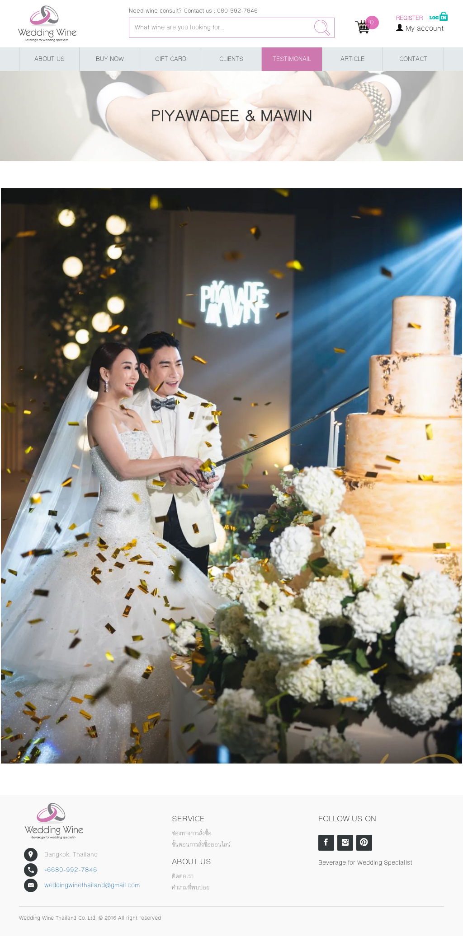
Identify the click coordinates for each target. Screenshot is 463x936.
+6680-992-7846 (70, 870)
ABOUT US (49, 59)
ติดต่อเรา (183, 876)
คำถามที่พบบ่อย (190, 887)
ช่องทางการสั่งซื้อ (192, 833)
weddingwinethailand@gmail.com (92, 885)
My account (423, 28)
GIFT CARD (170, 59)
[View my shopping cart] (362, 26)
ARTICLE (352, 59)
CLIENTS (231, 59)
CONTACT (413, 59)
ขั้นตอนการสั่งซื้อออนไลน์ (201, 844)
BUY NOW (110, 59)
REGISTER (409, 18)
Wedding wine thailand (61, 24)
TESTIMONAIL (292, 59)
